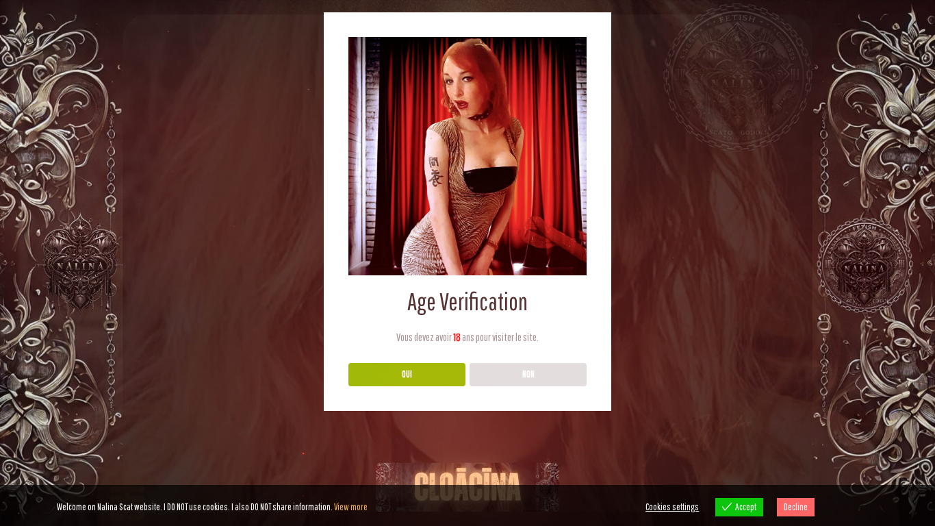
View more (351, 506)
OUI (407, 373)
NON (528, 373)
